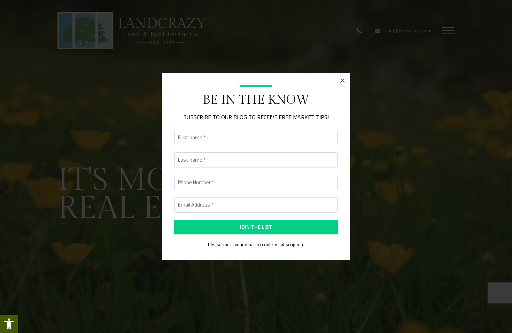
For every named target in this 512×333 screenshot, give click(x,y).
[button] (9, 324)
